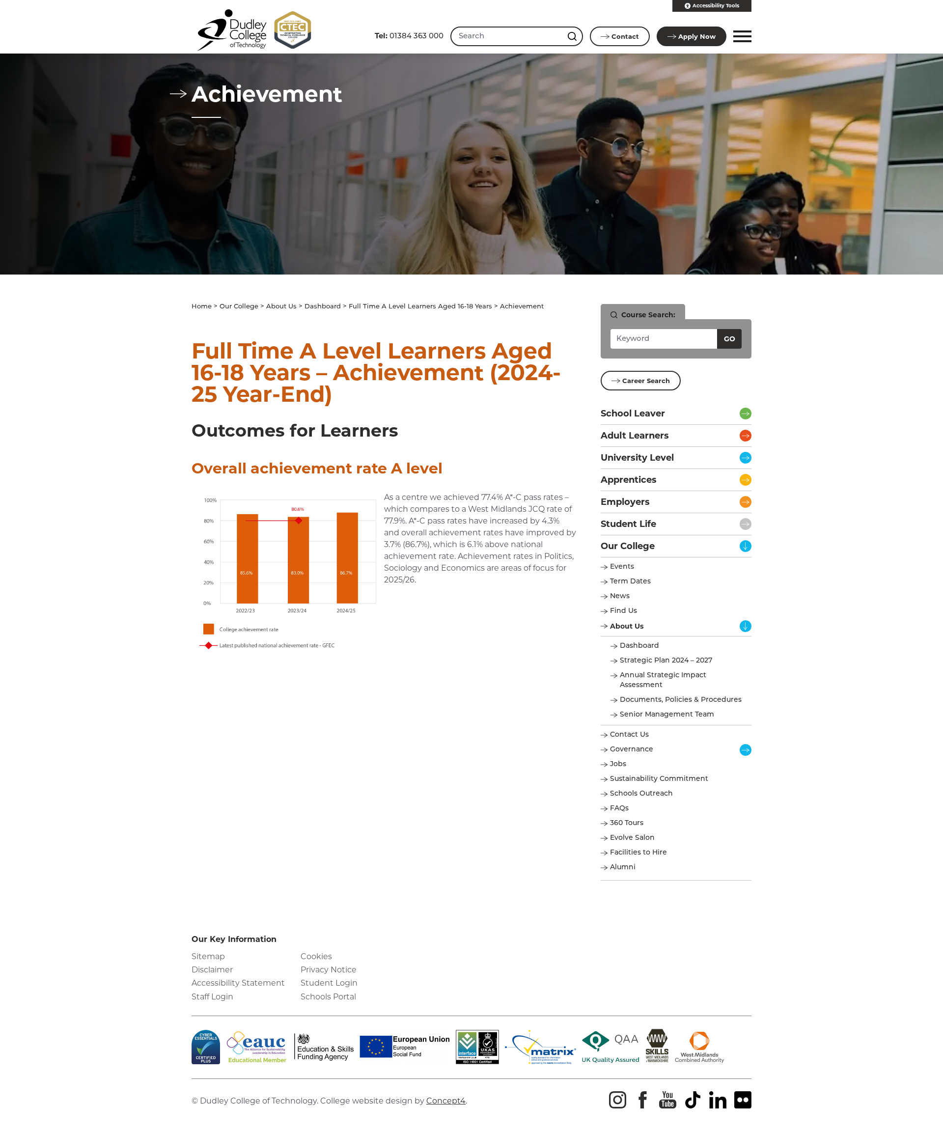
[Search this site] (573, 36)
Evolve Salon (632, 838)
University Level (637, 457)
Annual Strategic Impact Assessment (663, 680)
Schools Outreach (641, 794)
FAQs (619, 808)
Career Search (646, 381)
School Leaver (633, 413)
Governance (631, 749)
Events (622, 567)
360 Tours (626, 823)
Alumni (623, 867)
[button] (740, 36)
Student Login (329, 983)
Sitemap (208, 956)
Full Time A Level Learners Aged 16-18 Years (420, 307)
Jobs (618, 764)
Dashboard (323, 307)
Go (729, 338)
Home (202, 307)
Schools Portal (328, 996)
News (620, 596)
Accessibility (716, 5)
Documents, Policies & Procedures (681, 700)
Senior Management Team (667, 714)
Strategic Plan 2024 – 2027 (666, 660)
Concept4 (446, 1100)
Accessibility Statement (238, 983)
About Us (281, 307)
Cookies (316, 956)
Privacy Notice (329, 969)
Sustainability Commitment (659, 779)
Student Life (628, 524)
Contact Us (629, 735)
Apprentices (629, 479)
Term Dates (630, 581)
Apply (697, 36)
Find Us (623, 611)
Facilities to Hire (639, 853)
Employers (625, 502)
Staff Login (212, 996)
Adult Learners (635, 435)
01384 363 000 (409, 35)
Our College (239, 307)
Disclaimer (212, 969)
